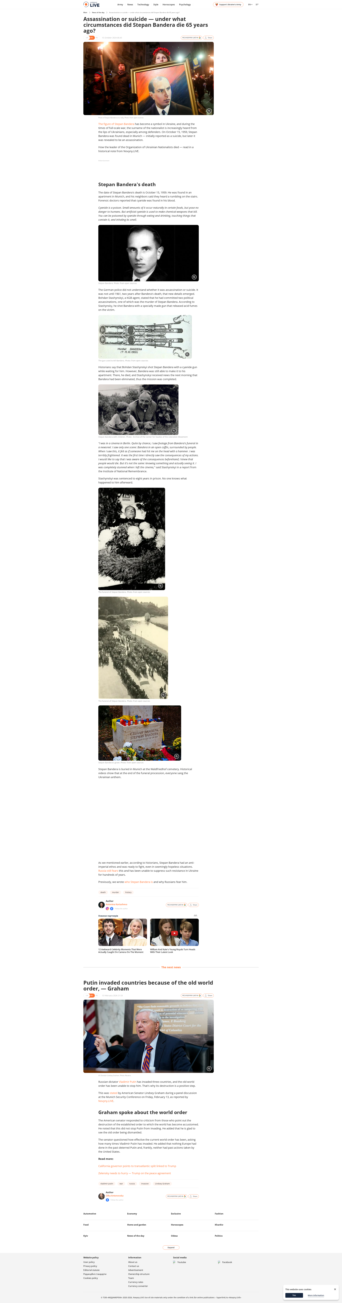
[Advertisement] (147, 169)
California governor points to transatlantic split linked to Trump (137, 1166)
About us (132, 1262)
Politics (219, 1235)
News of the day (98, 12)
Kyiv (85, 1235)
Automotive (89, 1213)
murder (115, 892)
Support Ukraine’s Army (230, 4)
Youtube (181, 1262)
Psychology (185, 4)
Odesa (174, 1235)
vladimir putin (106, 1183)
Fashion (219, 1213)
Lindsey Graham (162, 1183)
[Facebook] (111, 908)
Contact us (133, 1266)
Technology (143, 4)
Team (131, 1278)
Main (85, 12)
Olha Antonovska (114, 1195)
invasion (145, 1183)
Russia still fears (108, 870)
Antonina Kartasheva (116, 904)
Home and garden (136, 1224)
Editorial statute (91, 1270)
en (249, 4)
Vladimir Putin (127, 1082)
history (128, 892)
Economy (132, 1213)
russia (132, 1183)
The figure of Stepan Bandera (116, 124)
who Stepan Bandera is (139, 882)
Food (86, 1224)
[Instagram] (107, 908)
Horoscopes (169, 4)
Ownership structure (138, 1274)
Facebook (227, 1262)
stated (113, 1093)
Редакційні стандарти (94, 1274)
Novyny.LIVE (105, 1101)
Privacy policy (90, 1266)
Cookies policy (90, 1278)
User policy (89, 1262)
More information (316, 1295)
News (130, 4)
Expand (171, 1247)
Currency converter (138, 1286)
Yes (294, 1295)
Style (155, 4)
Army (120, 4)
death (103, 892)
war (121, 1183)
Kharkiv (219, 1224)
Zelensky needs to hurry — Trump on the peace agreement (134, 1173)
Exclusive (176, 1213)
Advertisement (135, 1270)
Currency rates (135, 1282)
